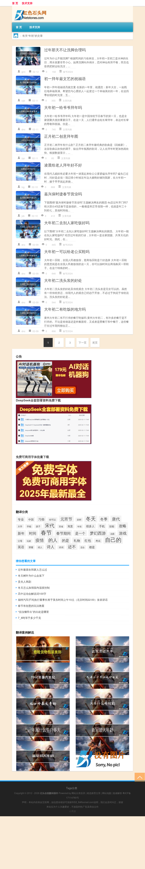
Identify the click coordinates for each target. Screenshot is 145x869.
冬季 (103, 519)
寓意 (70, 526)
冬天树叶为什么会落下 (31, 575)
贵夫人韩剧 (24, 581)
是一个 (80, 533)
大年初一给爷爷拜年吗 (63, 107)
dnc (23, 129)
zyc (23, 158)
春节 (46, 532)
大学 (20, 526)
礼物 (77, 540)
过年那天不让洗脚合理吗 (65, 49)
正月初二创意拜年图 (61, 136)
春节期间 (63, 533)
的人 (52, 540)
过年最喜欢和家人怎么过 (32, 569)
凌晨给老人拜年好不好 (63, 165)
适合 (82, 547)
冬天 (91, 518)
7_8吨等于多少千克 (29, 618)
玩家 (29, 540)
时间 (32, 533)
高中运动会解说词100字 (32, 593)
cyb (23, 100)
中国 (31, 519)
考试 (98, 541)
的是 (65, 540)
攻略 (122, 525)
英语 (21, 547)
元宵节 (66, 519)
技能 (111, 526)
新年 (21, 533)
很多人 (90, 526)
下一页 (82, 342)
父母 (20, 540)
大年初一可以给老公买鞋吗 (66, 251)
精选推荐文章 (93, 793)
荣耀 (31, 547)
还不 (72, 546)
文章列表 (67, 100)
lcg (23, 187)
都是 (92, 547)
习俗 (41, 519)
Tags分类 (71, 788)
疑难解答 (117, 793)
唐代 (116, 519)
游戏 (122, 533)
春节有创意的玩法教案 (31, 606)
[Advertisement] (72, 842)
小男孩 (72, 811)
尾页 (95, 342)
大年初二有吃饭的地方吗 (65, 309)
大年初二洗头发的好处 (63, 280)
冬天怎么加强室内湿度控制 (34, 587)
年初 (79, 526)
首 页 (15, 3)
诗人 (50, 546)
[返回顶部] (139, 777)
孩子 (38, 526)
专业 (21, 519)
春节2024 (68, 71)
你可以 (52, 519)
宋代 (49, 525)
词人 (40, 547)
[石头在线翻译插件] (31, 9)
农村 (79, 519)
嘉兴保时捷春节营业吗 (63, 193)
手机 (102, 526)
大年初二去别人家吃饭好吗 (66, 222)
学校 (29, 526)
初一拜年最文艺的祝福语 (65, 78)
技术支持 (27, 3)
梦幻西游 (98, 533)
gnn (23, 71)
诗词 (61, 547)
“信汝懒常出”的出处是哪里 (33, 612)
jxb (23, 215)
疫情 (39, 540)
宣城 (61, 526)
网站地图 (106, 793)
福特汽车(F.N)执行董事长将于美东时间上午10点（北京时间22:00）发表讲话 (63, 599)
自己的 (113, 539)
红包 (88, 540)
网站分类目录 (78, 793)
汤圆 (112, 533)
